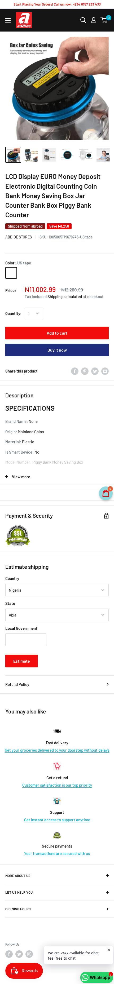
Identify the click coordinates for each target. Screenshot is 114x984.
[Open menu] (8, 20)
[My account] (93, 20)
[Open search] (83, 20)
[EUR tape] (25, 273)
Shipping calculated (64, 296)
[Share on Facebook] (74, 371)
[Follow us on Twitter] (19, 954)
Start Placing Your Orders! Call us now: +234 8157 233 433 (57, 4)
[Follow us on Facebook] (9, 954)
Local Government (21, 628)
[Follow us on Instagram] (29, 954)
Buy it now (57, 349)
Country (12, 578)
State (10, 603)
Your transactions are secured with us (57, 853)
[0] (104, 20)
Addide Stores (18, 237)
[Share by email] (105, 371)
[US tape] (11, 273)
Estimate (21, 660)
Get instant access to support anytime (57, 819)
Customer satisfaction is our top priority (57, 785)
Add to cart (57, 332)
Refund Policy (17, 684)
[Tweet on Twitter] (95, 371)
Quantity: (13, 313)
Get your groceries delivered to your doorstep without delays (57, 750)
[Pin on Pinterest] (85, 371)
